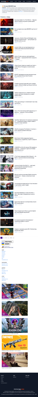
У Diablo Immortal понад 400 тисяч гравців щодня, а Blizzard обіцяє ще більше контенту (26, 84)
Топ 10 (3, 269)
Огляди (19, 1)
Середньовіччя (5, 279)
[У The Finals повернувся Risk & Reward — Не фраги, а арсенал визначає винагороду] (6, 159)
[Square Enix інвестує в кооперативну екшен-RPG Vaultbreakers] (6, 204)
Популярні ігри (5, 270)
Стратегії (3, 254)
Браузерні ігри (5, 263)
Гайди (24, 1)
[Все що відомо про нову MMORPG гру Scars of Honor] (6, 31)
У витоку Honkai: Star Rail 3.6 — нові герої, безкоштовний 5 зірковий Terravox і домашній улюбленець (25, 167)
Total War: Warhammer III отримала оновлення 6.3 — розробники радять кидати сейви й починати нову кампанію (26, 121)
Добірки (34, 1)
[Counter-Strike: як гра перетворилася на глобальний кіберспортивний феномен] (6, 49)
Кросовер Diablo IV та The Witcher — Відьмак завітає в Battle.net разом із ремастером (26, 20)
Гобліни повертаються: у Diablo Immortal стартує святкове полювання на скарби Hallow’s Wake (25, 94)
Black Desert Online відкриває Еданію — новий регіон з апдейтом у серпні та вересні (26, 138)
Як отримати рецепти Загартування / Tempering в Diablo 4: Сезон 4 (24, 220)
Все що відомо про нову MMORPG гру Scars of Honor (26, 29)
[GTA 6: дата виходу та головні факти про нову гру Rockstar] (6, 104)
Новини (11, 1)
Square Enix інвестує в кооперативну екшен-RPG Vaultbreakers (25, 202)
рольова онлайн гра (6, 9)
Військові (4, 280)
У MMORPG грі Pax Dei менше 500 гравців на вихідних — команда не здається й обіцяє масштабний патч (26, 149)
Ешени (3, 255)
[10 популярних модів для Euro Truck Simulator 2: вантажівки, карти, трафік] (6, 186)
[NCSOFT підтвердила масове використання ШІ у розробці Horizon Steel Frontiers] (6, 77)
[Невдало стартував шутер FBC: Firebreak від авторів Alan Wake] (6, 231)
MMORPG (4, 251)
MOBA (3, 256)
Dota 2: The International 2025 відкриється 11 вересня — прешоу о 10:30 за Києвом (26, 111)
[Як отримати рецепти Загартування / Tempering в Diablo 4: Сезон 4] (6, 222)
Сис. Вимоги (28, 1)
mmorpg (4, 1)
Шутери (3, 252)
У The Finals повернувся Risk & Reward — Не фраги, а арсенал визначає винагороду (25, 157)
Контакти (27, 377)
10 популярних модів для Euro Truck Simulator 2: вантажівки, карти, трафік (26, 184)
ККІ (2, 258)
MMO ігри (20, 11)
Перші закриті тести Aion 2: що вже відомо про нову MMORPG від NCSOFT (25, 211)
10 (10, 237)
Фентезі (3, 277)
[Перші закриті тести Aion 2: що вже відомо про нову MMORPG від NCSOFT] (6, 213)
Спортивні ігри (5, 259)
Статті (16, 1)
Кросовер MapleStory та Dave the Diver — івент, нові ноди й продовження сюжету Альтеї (25, 194)
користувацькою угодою (30, 392)
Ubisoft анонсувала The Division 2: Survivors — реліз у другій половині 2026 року (26, 129)
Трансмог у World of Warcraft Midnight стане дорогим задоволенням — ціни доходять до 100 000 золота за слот (25, 39)
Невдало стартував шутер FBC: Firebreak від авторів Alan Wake (25, 229)
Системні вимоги (4, 382)
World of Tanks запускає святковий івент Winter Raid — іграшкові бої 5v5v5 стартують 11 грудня (26, 58)
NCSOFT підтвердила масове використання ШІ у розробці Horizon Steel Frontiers (25, 75)
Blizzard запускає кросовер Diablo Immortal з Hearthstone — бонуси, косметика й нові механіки (26, 176)
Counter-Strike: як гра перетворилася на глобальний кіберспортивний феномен (24, 48)
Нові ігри (3, 272)
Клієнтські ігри (5, 265)
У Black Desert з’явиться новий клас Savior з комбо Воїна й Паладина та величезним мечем (25, 67)
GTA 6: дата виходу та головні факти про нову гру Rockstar (26, 102)
